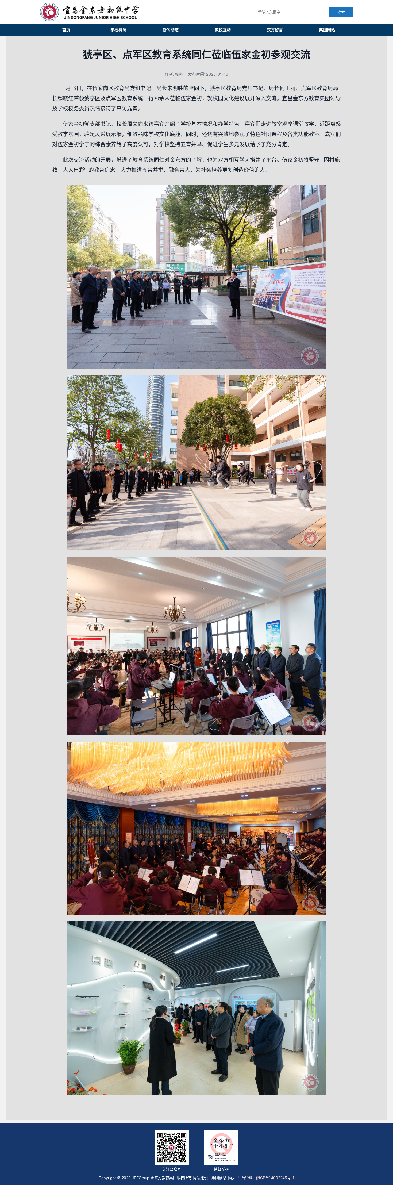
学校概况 (118, 30)
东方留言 (275, 30)
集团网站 (327, 29)
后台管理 (245, 1177)
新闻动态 (171, 30)
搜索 (341, 12)
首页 (66, 29)
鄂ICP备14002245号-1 (274, 1177)
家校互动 (223, 30)
